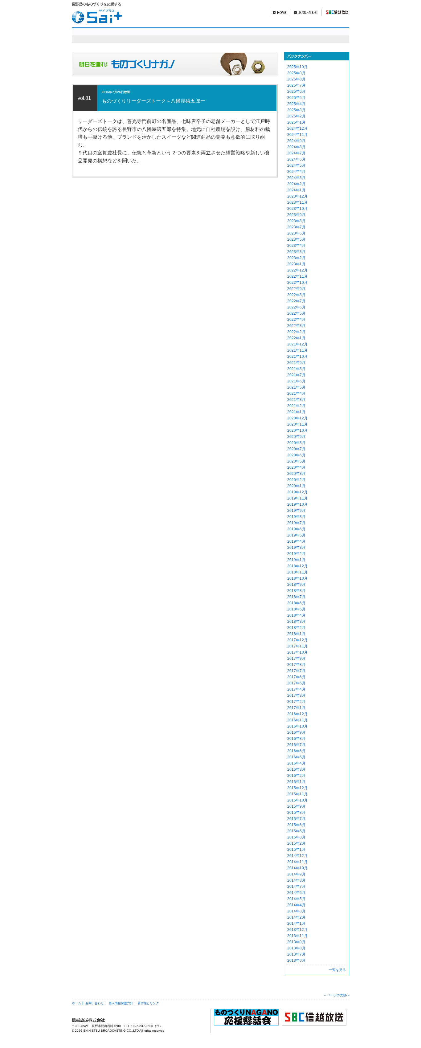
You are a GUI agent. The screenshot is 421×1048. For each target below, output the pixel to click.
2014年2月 (296, 917)
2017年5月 (296, 683)
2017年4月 (296, 689)
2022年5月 (296, 313)
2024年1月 (296, 190)
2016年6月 (296, 751)
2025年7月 (296, 85)
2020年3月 (296, 473)
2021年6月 (296, 381)
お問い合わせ (305, 12)
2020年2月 (296, 480)
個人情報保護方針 (120, 1003)
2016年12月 (297, 714)
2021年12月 (297, 344)
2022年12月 (297, 270)
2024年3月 (296, 178)
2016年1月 (296, 782)
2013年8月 (296, 948)
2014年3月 (296, 911)
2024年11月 (297, 135)
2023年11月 (297, 202)
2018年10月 (297, 578)
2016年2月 (296, 775)
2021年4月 (296, 393)
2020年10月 (297, 430)
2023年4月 (296, 245)
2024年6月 (296, 159)
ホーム (76, 1003)
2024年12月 (297, 128)
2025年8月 (296, 79)
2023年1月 (296, 264)
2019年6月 (296, 529)
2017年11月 (297, 646)
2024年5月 (296, 165)
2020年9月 (296, 436)
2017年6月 (296, 677)
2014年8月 (296, 880)
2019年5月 (296, 535)
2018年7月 (296, 597)
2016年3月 (296, 769)
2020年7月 (296, 449)
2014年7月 (296, 886)
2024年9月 (296, 141)
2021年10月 (297, 356)
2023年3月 (296, 252)
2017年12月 (297, 640)
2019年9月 (296, 510)
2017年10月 (297, 652)
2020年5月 (296, 461)
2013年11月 (297, 936)
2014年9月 (296, 874)
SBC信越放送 (334, 12)
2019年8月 (296, 517)
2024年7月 (296, 153)
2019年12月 (297, 492)
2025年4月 (296, 104)
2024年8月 (296, 147)
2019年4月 (296, 541)
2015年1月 (296, 849)
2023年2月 (296, 258)
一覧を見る (337, 970)
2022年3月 (296, 326)
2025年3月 (296, 110)
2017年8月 (296, 665)
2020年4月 (296, 467)
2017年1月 (296, 708)
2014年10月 (297, 868)
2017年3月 (296, 695)
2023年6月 (296, 233)
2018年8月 (296, 591)
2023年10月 (297, 208)
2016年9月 (296, 732)
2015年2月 (296, 843)
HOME (279, 12)
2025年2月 (296, 116)
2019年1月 (296, 560)
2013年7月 (296, 954)
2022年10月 (297, 282)
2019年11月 (297, 498)
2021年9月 (296, 363)
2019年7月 (296, 523)
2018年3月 (296, 621)
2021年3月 (296, 400)
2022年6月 (296, 307)
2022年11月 (297, 276)
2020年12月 (297, 418)
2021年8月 (296, 369)
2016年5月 (296, 757)
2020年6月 (296, 455)
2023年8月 (296, 221)
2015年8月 (296, 812)
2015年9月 (296, 806)
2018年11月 (297, 572)
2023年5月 (296, 239)
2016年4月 (296, 763)
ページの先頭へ (338, 995)
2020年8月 (296, 443)
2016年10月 (297, 726)
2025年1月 (296, 122)
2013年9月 (296, 942)
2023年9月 (296, 215)
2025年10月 (297, 67)
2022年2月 (296, 332)
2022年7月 (296, 301)
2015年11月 (297, 794)
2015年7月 (296, 819)
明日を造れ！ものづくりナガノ (241, 35)
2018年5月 (296, 609)
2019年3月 (296, 547)
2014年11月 (297, 862)
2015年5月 (296, 831)
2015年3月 (296, 837)
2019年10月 (297, 504)
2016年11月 (297, 720)
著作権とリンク (148, 1003)
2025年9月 (296, 73)
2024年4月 (296, 171)
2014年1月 (296, 923)
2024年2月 (296, 184)
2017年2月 (296, 701)
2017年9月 (296, 658)
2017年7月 (296, 671)
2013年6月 (296, 960)
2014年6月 (296, 893)
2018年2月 (296, 628)
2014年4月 (296, 905)
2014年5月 (296, 899)
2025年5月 (296, 98)
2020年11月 (297, 424)
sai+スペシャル (163, 35)
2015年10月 (297, 800)
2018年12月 (297, 566)
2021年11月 (297, 350)
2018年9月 (296, 584)
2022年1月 (296, 338)
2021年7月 (296, 375)
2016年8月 (296, 738)
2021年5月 (296, 387)
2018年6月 (296, 603)
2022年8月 (296, 295)
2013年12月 (297, 930)
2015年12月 (297, 788)
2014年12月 (297, 856)
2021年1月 (296, 412)
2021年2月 (296, 406)
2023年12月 (297, 196)
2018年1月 (296, 634)
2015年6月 (296, 825)
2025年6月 (296, 91)
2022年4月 (296, 319)
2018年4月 (296, 615)
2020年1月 (296, 486)
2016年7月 (296, 745)
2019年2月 (296, 554)
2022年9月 (296, 289)
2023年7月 (296, 227)
